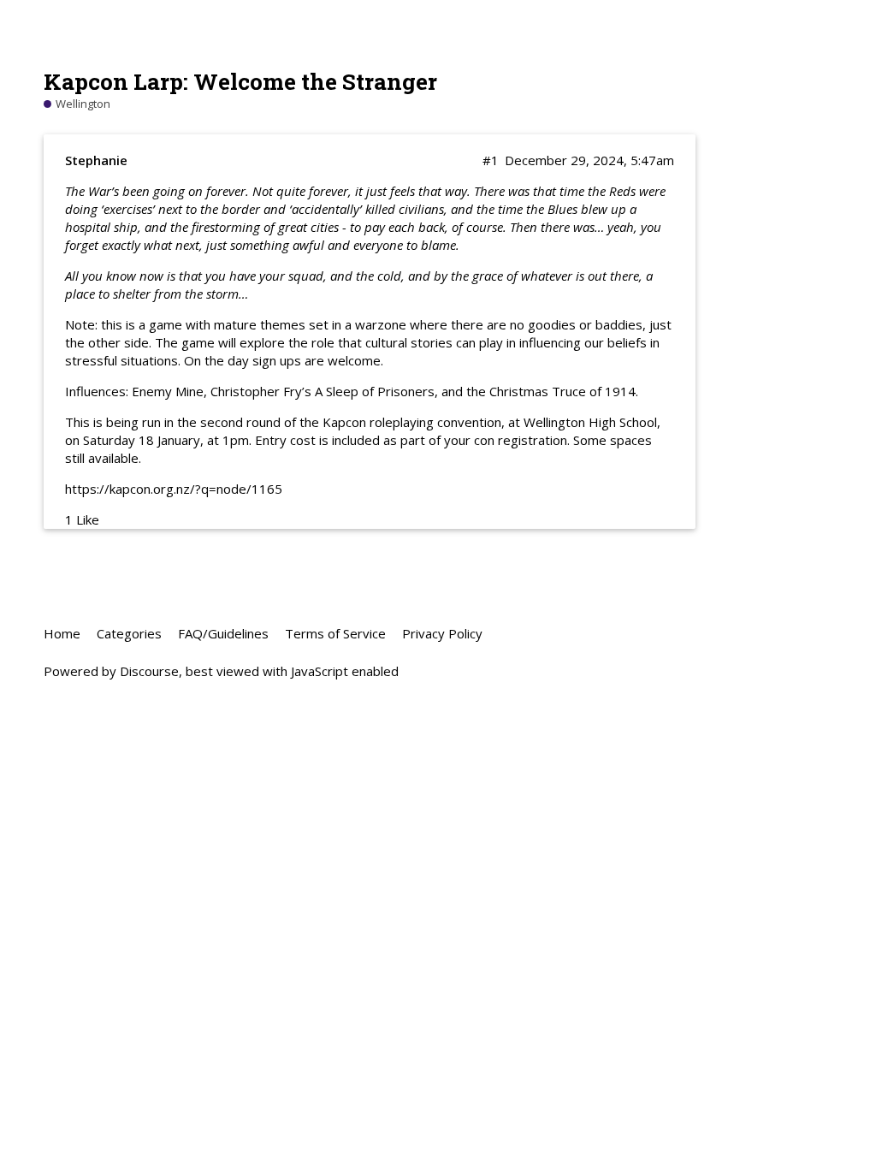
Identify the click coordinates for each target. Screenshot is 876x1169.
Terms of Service (335, 633)
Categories (129, 633)
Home (62, 633)
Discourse (149, 670)
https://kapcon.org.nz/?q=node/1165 (173, 488)
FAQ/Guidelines (223, 633)
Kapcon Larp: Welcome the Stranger (240, 81)
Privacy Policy (442, 633)
